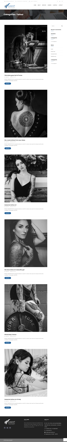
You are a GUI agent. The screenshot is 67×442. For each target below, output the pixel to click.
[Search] (62, 26)
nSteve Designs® (9, 440)
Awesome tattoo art (10, 205)
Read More (8, 83)
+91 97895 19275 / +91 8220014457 (22, 1)
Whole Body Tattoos (10, 334)
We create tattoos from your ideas (14, 140)
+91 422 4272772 (49, 430)
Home (35, 5)
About (39, 5)
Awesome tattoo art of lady (12, 399)
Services (44, 5)
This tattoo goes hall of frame (13, 75)
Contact (61, 5)
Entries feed (53, 51)
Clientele (55, 5)
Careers (49, 5)
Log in (52, 49)
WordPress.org (53, 56)
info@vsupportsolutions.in (10, 1)
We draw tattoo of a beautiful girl (14, 270)
